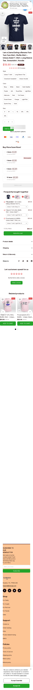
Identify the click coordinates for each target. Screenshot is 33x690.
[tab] (15, 329)
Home (1, 8)
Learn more (23, 675)
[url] (9, 586)
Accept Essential (16, 680)
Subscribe (16, 571)
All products (8, 8)
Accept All (16, 686)
